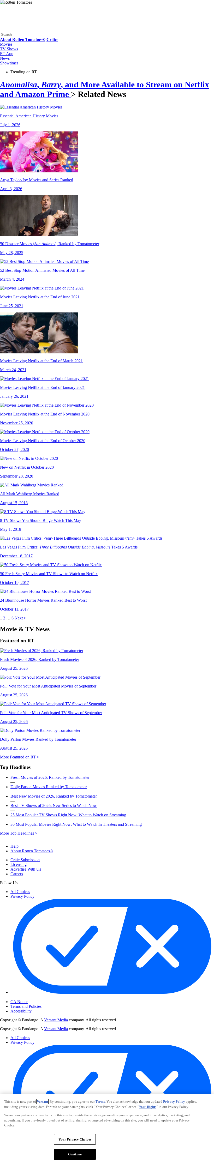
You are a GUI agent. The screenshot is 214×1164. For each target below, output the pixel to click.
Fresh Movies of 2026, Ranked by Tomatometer (50, 777)
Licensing (18, 864)
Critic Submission (25, 860)
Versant (42, 1101)
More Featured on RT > (19, 757)
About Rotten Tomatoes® (31, 851)
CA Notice (19, 1001)
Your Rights (147, 1107)
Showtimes (9, 63)
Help (14, 846)
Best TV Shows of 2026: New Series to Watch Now (53, 805)
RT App (6, 53)
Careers (16, 874)
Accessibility (21, 1011)
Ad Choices (20, 891)
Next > (20, 618)
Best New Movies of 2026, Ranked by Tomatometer (53, 796)
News (5, 58)
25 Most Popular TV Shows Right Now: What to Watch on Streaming (68, 815)
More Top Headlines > (18, 833)
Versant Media (56, 1020)
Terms (100, 1101)
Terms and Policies (25, 1006)
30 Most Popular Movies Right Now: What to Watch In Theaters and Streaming (76, 824)
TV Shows (9, 49)
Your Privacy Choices (32, 997)
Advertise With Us (25, 869)
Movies (6, 44)
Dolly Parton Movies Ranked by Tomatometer (48, 787)
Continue (75, 1154)
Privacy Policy (22, 896)
